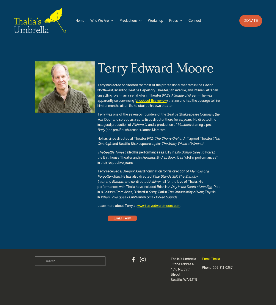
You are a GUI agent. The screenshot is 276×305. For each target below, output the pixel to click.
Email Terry (122, 218)
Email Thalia (211, 259)
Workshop (155, 20)
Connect (194, 20)
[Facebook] (133, 260)
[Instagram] (143, 260)
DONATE (250, 20)
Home (80, 20)
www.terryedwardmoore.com (158, 206)
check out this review (151, 100)
